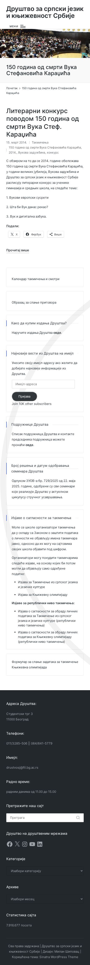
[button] (78, 817)
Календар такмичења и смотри (35, 279)
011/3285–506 (16, 743)
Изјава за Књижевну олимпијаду (42, 595)
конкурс (53, 152)
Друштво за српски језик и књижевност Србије (45, 12)
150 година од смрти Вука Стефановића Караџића (45, 147)
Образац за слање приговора (34, 302)
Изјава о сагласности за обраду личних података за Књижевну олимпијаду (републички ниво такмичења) (48, 637)
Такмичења (40, 142)
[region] (45, 43)
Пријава (24, 396)
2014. (13, 152)
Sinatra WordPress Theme (58, 957)
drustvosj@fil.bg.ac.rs (22, 767)
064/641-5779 (41, 743)
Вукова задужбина (31, 152)
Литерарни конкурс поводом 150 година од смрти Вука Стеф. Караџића (42, 122)
